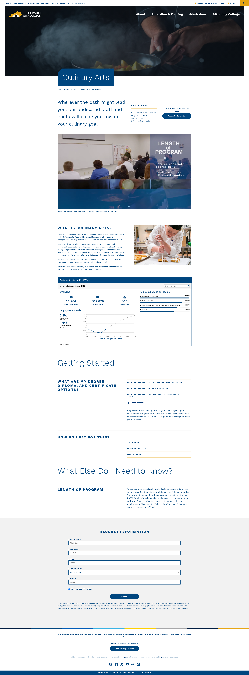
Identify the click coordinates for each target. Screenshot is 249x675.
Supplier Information (129, 657)
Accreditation (116, 657)
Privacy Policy (161, 608)
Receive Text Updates (81, 589)
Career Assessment (110, 267)
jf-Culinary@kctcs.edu (140, 121)
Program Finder (85, 89)
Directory (65, 3)
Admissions (197, 14)
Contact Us (174, 657)
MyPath (8, 3)
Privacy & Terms (144, 657)
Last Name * (74, 549)
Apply (232, 3)
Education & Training (167, 14)
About (140, 14)
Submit (124, 596)
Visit (223, 3)
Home (59, 89)
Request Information (207, 3)
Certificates (138, 403)
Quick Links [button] (77, 3)
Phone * (72, 579)
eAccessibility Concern (160, 657)
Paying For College (136, 448)
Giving (55, 3)
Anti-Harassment (103, 657)
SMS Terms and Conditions (178, 608)
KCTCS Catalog (134, 498)
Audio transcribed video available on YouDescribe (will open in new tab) (87, 211)
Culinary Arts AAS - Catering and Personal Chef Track (154, 383)
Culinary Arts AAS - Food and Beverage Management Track (153, 396)
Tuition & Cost (134, 442)
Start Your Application (124, 649)
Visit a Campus (132, 643)
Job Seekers (20, 3)
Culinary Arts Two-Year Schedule (170, 504)
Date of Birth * (76, 569)
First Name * (74, 539)
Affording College (226, 14)
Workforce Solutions (39, 3)
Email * (72, 559)
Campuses (81, 657)
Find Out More (134, 454)
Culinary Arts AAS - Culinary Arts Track (147, 389)
